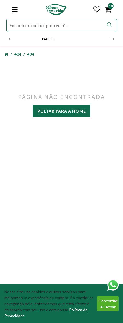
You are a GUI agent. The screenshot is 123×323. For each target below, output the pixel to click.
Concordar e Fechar (107, 303)
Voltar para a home (61, 111)
